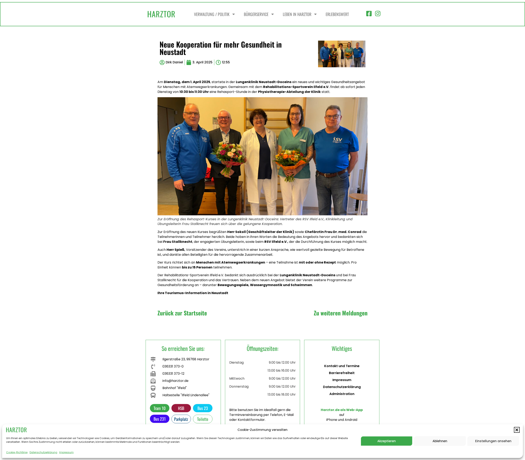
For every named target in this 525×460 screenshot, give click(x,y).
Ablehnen (440, 441)
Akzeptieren (386, 441)
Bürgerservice (256, 14)
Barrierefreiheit (342, 373)
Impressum (66, 452)
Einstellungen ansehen (493, 441)
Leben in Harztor (297, 14)
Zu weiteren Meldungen (341, 313)
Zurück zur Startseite (182, 313)
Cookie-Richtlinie (16, 452)
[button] (517, 430)
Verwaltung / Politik (211, 14)
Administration (341, 394)
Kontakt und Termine (342, 366)
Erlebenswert (337, 14)
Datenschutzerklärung (43, 452)
